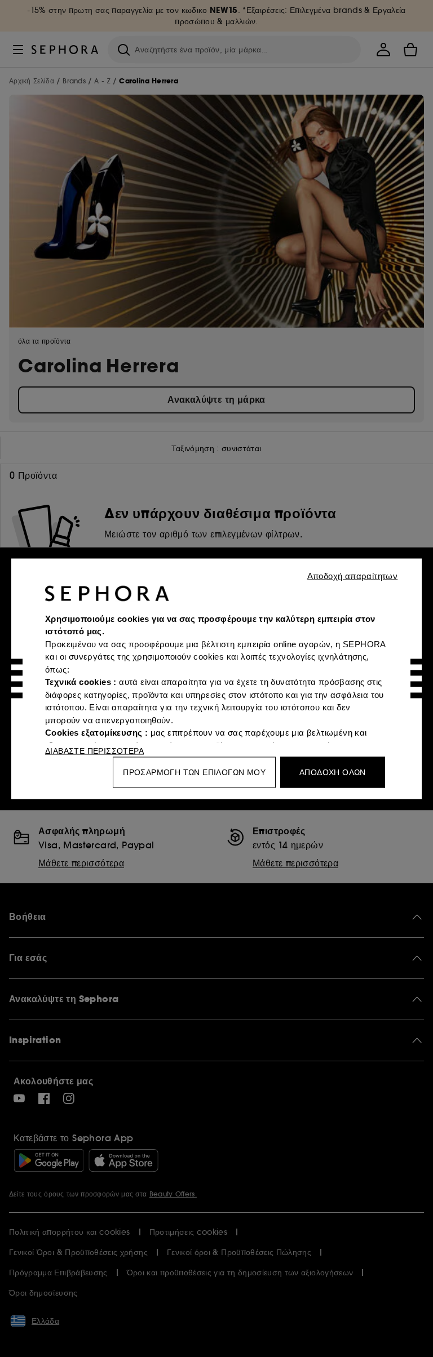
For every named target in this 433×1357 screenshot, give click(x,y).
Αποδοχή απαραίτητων (352, 575)
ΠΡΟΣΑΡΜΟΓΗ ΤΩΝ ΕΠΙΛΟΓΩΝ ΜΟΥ (194, 771)
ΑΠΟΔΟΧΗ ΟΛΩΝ (332, 771)
